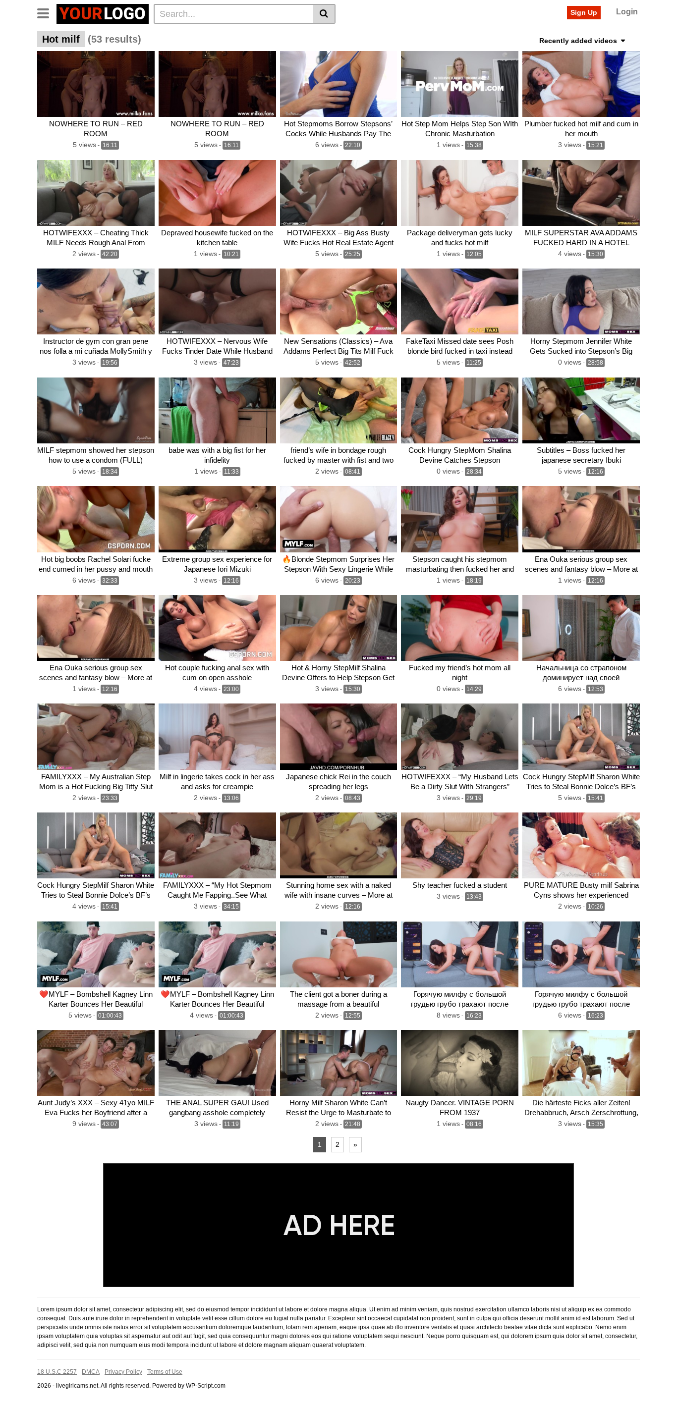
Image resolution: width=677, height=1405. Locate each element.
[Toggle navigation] (46, 12)
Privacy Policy (123, 1371)
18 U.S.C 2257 (57, 1371)
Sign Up (583, 12)
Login (627, 11)
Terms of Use (164, 1371)
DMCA (91, 1371)
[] (324, 14)
